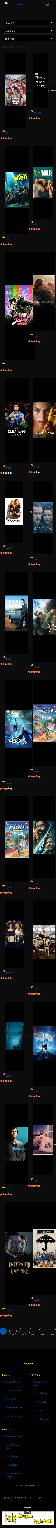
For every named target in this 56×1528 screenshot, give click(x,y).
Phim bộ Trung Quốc (13, 1446)
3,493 (36, 883)
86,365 (9, 783)
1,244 (36, 466)
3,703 (36, 1180)
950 (36, 771)
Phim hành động (13, 1381)
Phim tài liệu (40, 1401)
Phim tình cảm (41, 1393)
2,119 (8, 547)
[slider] (6, 138)
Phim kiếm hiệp (13, 1390)
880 (36, 336)
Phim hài (38, 1410)
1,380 (8, 658)
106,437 (37, 112)
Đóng (27, 1511)
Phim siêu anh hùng (40, 1383)
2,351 (8, 365)
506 (8, 239)
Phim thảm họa (41, 1418)
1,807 (36, 988)
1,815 (36, 1091)
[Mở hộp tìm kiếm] (49, 6)
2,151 (36, 666)
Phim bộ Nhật (12, 1464)
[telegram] (39, 1497)
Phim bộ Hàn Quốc (14, 1436)
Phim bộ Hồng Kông (13, 1475)
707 (35, 223)
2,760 (8, 1075)
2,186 (8, 887)
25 (7, 132)
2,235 (8, 1310)
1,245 (8, 467)
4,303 (8, 1189)
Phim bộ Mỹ (11, 1456)
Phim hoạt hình (13, 1416)
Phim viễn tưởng (14, 1407)
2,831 (36, 1299)
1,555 (36, 559)
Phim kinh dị (12, 1398)
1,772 (8, 972)
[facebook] (30, 1497)
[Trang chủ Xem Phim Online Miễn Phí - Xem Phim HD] (19, 3)
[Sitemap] (49, 1497)
